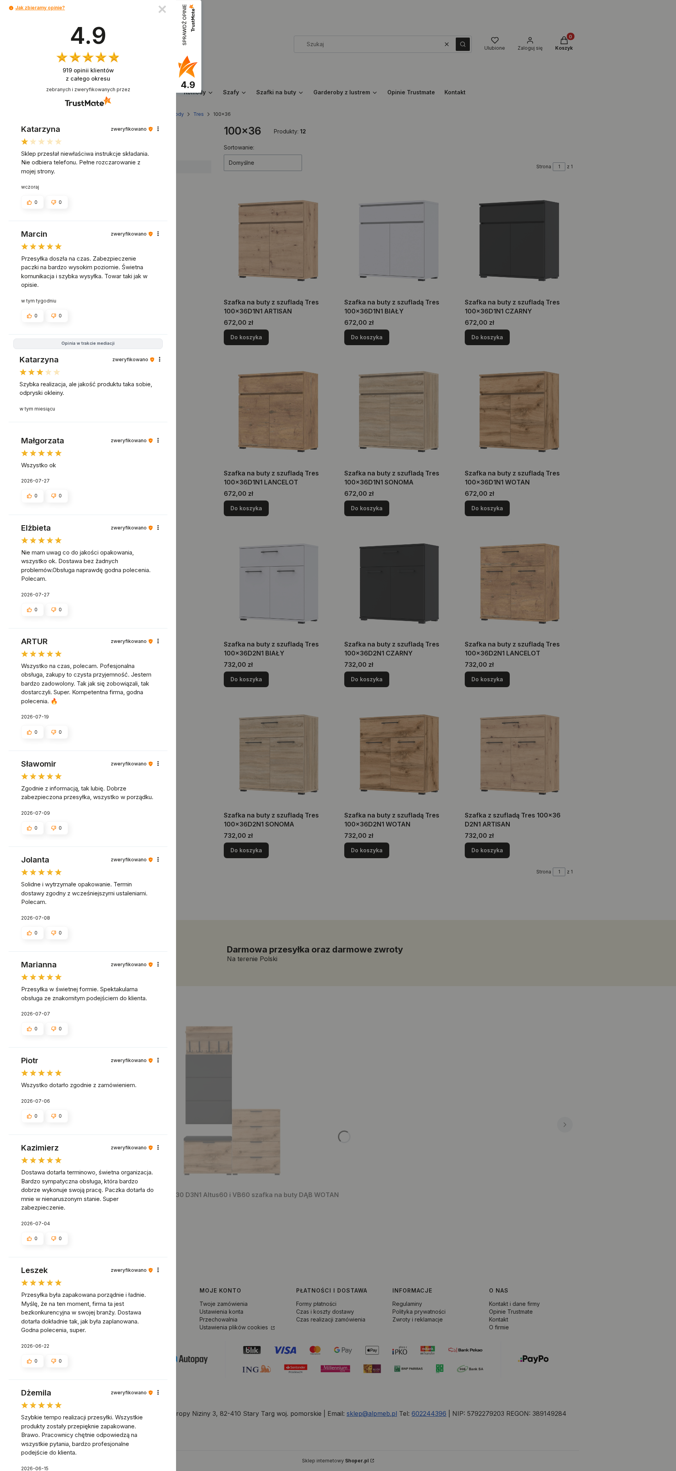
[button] (11, 8)
